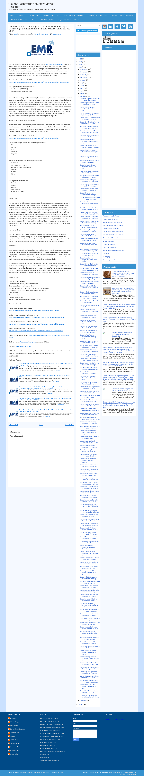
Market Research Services (122, 15)
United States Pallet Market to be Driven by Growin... (89, 455)
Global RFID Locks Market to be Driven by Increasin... (89, 265)
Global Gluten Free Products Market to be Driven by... (89, 595)
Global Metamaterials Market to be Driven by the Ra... (89, 537)
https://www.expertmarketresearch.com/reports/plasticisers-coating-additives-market (37, 324)
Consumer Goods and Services (113, 235)
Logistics (106, 253)
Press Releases (33, 15)
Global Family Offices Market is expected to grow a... (89, 470)
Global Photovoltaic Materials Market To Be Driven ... (89, 282)
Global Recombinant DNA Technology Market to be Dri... (89, 141)
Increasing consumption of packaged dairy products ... (89, 478)
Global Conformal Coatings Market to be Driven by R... (89, 483)
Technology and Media (110, 260)
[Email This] (10, 356)
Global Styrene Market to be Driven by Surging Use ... (89, 586)
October (83, 74)
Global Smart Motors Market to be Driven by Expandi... (89, 346)
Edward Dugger (15, 722)
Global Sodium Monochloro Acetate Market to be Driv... (89, 524)
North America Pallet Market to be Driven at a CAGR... (90, 427)
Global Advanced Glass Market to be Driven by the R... (89, 311)
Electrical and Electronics (111, 238)
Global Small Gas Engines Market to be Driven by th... (89, 180)
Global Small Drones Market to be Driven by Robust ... (90, 198)
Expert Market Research (17, 729)
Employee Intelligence (19, 20)
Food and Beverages (109, 247)
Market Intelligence (51, 15)
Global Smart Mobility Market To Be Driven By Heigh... (89, 364)
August (82, 80)
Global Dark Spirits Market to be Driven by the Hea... (89, 331)
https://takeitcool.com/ (23, 346)
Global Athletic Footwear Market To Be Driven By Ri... (89, 529)
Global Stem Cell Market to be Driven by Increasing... (89, 591)
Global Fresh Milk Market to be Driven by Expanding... (90, 278)
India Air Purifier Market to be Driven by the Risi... (89, 254)
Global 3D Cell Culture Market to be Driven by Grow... (89, 123)
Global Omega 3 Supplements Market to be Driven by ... (89, 222)
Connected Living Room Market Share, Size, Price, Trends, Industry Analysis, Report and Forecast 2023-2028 (123, 290)
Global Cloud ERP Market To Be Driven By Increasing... (89, 681)
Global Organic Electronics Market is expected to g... (89, 368)
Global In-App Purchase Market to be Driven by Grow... (88, 336)
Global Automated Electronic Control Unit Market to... (89, 405)
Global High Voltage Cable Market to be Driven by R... (89, 672)
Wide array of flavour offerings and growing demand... (90, 619)
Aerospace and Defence (111, 216)
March (82, 94)
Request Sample (64, 20)
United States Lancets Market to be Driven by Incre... (89, 677)
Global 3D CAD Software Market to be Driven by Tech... (88, 377)
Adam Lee (13, 718)
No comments (56, 34)
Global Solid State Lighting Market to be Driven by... (88, 578)
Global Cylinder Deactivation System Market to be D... (89, 297)
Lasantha (111, 772)
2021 (80, 704)
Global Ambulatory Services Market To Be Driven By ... (89, 269)
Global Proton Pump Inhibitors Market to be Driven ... (89, 383)
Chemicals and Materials (41, 34)
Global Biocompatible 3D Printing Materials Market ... (89, 226)
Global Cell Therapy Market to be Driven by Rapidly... (89, 638)
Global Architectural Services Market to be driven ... (89, 515)
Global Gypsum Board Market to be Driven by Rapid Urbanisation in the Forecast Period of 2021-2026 (119, 319)
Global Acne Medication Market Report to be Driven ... (89, 553)
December (83, 69)
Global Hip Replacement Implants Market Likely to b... (89, 203)
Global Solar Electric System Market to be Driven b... (89, 293)
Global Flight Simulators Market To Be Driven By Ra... (89, 235)
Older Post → (69, 425)
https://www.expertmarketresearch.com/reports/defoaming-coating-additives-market (37, 317)
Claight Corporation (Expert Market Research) (31, 5)
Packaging (106, 257)
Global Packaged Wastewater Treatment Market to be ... (89, 414)
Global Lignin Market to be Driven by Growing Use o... (89, 474)
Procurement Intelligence (43, 20)
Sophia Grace (14, 750)
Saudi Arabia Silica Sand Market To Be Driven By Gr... (89, 208)
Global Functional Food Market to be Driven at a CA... (88, 244)
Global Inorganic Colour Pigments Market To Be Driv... (88, 166)
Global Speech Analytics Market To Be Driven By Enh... (88, 572)
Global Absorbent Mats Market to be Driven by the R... (89, 151)
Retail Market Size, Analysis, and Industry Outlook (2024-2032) (122, 389)
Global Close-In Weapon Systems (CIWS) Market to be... (89, 506)
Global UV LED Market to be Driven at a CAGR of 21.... (89, 691)
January (83, 701)
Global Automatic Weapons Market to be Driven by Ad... (89, 217)
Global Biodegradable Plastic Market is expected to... (89, 668)
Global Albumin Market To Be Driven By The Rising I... (89, 185)
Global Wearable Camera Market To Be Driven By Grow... (88, 652)
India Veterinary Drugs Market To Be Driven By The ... (89, 172)
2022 (80, 67)
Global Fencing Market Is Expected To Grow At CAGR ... (89, 658)
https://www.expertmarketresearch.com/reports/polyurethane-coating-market (34, 310)
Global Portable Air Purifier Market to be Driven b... (88, 600)
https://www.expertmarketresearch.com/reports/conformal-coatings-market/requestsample (39, 82)
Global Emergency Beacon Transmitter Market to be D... (90, 418)
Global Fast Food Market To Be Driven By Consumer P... (89, 487)
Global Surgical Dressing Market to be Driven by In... (89, 422)
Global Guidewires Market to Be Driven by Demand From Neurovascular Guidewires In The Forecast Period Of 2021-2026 (119, 306)
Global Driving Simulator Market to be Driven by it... (89, 446)
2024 (80, 62)
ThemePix (92, 772)
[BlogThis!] (12, 356)
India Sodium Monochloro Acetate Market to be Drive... (90, 696)
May (81, 88)
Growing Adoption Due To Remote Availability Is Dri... (89, 213)
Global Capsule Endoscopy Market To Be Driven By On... (89, 628)
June (82, 85)
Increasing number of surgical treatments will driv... (89, 542)
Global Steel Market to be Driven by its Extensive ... (88, 372)
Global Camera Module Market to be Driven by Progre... (90, 614)
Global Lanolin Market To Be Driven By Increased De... (89, 189)
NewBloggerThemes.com (128, 774)
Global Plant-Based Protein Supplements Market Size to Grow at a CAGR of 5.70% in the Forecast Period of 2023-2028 (123, 274)
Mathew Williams (15, 747)
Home (12, 15)
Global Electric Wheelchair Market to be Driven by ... (88, 642)
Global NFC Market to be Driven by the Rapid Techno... (88, 460)
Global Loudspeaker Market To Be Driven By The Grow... (89, 131)
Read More (59, 370)
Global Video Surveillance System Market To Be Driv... (89, 359)
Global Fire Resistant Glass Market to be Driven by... (88, 316)
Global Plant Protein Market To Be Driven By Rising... (89, 437)
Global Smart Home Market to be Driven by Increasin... (89, 610)
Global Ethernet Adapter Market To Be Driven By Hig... (88, 321)
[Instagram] (105, 29)
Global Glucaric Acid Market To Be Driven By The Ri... (89, 239)
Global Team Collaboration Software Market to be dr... (89, 511)
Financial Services (109, 244)
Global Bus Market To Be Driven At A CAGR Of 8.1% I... (89, 287)
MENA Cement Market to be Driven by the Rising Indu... (89, 250)
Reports (21, 15)
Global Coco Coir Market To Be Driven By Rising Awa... (90, 647)
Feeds (76, 20)
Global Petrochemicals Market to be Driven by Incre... (89, 176)
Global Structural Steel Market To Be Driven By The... (89, 492)
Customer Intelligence (73, 15)
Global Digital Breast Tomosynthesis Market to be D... (89, 605)
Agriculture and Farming (110, 219)
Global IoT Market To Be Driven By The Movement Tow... (90, 400)
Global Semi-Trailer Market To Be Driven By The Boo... (89, 136)
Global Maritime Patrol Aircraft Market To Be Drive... (89, 161)
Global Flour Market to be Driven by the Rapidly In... (89, 194)
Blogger (60, 772)
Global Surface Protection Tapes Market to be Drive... (89, 350)
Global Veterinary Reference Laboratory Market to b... (89, 450)
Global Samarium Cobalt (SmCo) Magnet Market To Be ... (89, 432)
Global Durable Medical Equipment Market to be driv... (88, 633)
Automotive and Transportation (113, 225)
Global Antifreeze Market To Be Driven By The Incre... (89, 533)
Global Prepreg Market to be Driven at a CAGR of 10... (89, 501)
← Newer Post (13, 425)
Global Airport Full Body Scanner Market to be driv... (89, 442)
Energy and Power (109, 241)
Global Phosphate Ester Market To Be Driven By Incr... (88, 686)
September (84, 77)
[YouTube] (131, 29)
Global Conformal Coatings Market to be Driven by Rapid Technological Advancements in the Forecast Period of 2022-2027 (40, 28)
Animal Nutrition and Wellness (112, 222)
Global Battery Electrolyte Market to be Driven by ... (88, 230)
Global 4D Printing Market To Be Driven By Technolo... (89, 563)
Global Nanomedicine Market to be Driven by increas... (89, 306)
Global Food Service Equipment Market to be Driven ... (88, 259)
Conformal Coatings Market (54, 64)
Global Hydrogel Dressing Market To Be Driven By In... (89, 327)
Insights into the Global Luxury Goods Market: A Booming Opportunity (122, 334)
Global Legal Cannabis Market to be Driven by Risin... (89, 103)
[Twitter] (124, 29)
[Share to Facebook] (16, 356)
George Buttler (14, 732)
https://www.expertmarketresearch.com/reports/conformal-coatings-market (33, 138)
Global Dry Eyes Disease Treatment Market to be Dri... (90, 409)
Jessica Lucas (14, 743)
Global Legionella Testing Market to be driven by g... (89, 496)
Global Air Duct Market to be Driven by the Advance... (89, 157)
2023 (80, 64)
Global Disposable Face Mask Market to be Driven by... (89, 520)
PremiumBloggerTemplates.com (125, 772)
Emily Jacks (14, 725)
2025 (80, 59)
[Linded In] (111, 29)
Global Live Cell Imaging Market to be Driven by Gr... (89, 273)
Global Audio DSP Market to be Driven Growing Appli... (89, 355)
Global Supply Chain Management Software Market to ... (88, 547)
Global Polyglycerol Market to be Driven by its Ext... (89, 392)
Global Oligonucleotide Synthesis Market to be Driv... (88, 108)
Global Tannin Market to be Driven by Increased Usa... (89, 465)
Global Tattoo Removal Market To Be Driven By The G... (89, 114)
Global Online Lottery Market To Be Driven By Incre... (89, 567)
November (83, 72)
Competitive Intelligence (97, 15)
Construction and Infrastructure (113, 231)
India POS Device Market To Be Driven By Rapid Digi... (90, 623)
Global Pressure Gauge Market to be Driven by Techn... (90, 387)
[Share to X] (14, 356)
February (83, 96)
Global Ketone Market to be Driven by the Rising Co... (89, 127)
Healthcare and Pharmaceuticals (113, 250)
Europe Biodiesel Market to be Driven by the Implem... (89, 99)
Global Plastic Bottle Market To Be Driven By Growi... (90, 396)
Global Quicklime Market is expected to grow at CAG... (89, 663)
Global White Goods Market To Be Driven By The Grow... (90, 118)
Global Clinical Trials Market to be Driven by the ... (89, 301)
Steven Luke (14, 754)
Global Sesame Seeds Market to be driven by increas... (89, 558)
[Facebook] (118, 29)
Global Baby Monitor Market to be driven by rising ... (90, 582)
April (81, 91)
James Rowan (14, 740)
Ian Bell (15, 34)
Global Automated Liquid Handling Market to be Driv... (90, 146)
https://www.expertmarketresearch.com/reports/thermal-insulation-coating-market (36, 331)
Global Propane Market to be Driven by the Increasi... (89, 342)
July (81, 83)
